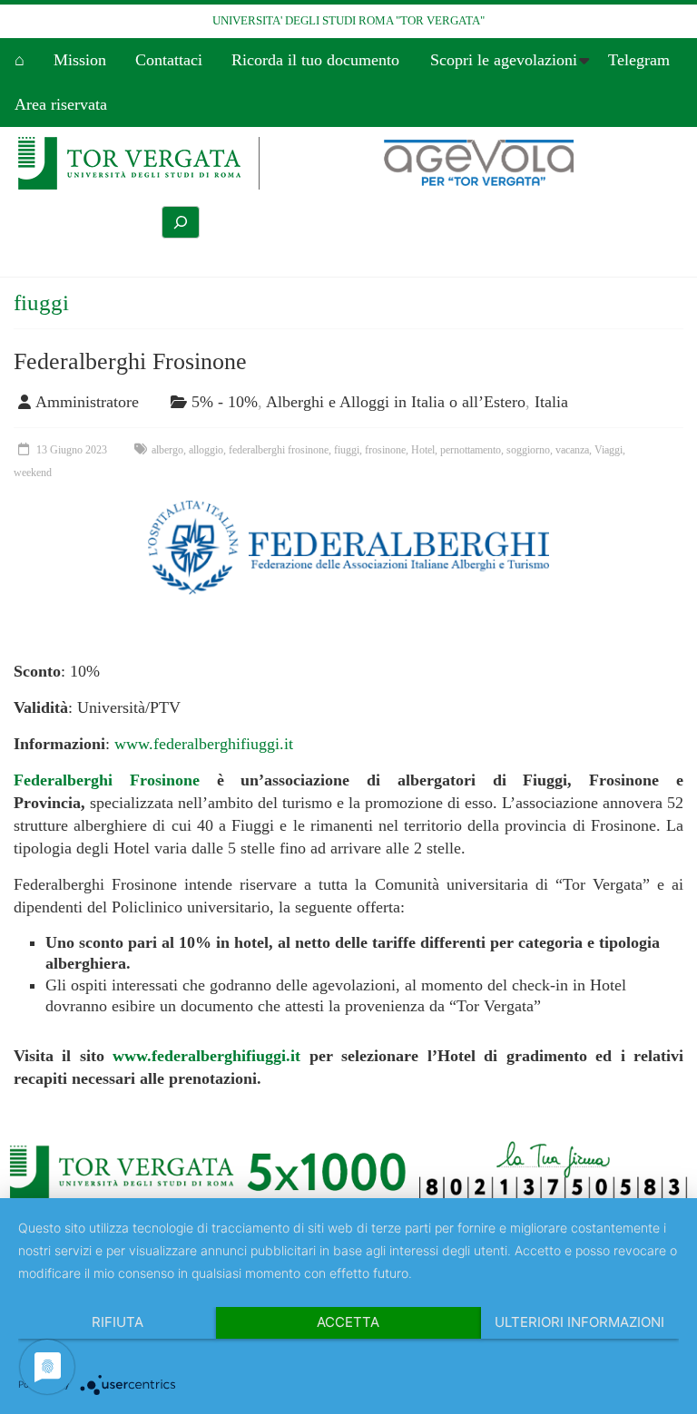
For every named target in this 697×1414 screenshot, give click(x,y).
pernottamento (470, 450)
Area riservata (61, 104)
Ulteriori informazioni (579, 1322)
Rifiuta (117, 1322)
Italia (551, 402)
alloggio (206, 450)
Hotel (423, 450)
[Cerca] (181, 222)
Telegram (639, 60)
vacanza (572, 450)
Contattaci (168, 60)
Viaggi (608, 450)
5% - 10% (224, 402)
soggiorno (528, 450)
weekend (33, 472)
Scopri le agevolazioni (503, 60)
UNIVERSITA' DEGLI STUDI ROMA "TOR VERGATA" (348, 20)
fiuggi (346, 450)
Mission (80, 60)
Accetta (348, 1322)
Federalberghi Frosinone (130, 361)
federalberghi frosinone (279, 450)
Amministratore (87, 402)
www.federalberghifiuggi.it (203, 744)
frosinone (385, 450)
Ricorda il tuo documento (315, 60)
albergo (167, 450)
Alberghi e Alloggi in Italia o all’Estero (395, 402)
